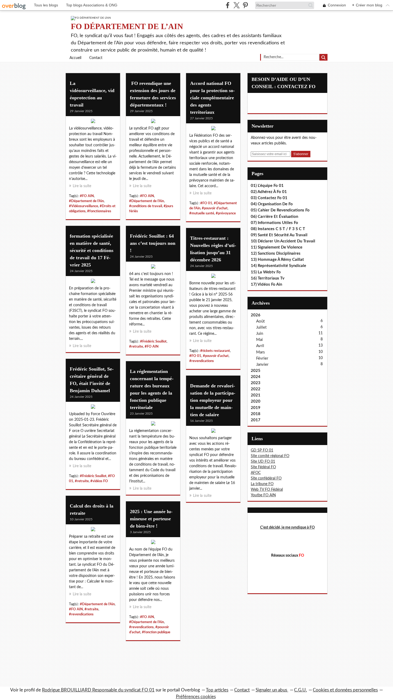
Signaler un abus (272, 690)
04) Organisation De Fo (272, 204)
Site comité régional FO (270, 456)
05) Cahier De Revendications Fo (280, 210)
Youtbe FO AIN (263, 495)
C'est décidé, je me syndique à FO (287, 527)
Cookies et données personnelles (345, 690)
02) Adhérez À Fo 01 (269, 192)
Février (262, 358)
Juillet (261, 327)
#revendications (201, 361)
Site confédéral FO (266, 478)
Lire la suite (82, 186)
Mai (259, 340)
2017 (255, 420)
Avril (260, 346)
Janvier (262, 365)
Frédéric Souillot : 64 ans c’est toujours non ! (152, 243)
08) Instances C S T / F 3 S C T (278, 229)
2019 (255, 408)
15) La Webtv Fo (266, 272)
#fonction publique (156, 632)
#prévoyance (226, 213)
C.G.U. (300, 690)
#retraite (136, 346)
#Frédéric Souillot (153, 341)
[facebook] (227, 5)
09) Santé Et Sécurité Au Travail (279, 235)
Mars (260, 352)
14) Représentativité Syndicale (278, 266)
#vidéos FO (99, 481)
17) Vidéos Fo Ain (266, 284)
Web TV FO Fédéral (267, 489)
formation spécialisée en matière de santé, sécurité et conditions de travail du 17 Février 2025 (91, 250)
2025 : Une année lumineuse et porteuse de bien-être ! (151, 519)
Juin (259, 334)
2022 (255, 389)
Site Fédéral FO (263, 467)
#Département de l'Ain (86, 201)
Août (260, 321)
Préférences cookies (196, 696)
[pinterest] (245, 5)
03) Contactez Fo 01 (269, 198)
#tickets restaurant (215, 350)
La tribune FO (262, 484)
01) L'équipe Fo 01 (267, 186)
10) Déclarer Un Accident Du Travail (283, 241)
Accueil (75, 58)
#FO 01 (206, 203)
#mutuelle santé (201, 213)
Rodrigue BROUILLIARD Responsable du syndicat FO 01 (98, 690)
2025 (255, 371)
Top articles (217, 690)
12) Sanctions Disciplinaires (275, 253)
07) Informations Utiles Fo (274, 223)
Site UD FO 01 (263, 461)
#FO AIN (87, 196)
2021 (255, 395)
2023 (255, 383)
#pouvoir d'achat (215, 208)
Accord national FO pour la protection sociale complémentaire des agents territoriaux (212, 98)
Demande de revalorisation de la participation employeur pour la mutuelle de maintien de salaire (212, 400)
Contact (95, 58)
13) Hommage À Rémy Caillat (277, 260)
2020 (255, 401)
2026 (255, 315)
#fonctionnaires (99, 211)
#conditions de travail (145, 206)
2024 (255, 377)
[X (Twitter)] (236, 5)
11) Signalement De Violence (276, 247)
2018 (255, 414)
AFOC (256, 473)
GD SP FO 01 (262, 450)
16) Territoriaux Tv (267, 278)
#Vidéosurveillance (83, 206)
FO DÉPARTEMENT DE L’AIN (127, 26)
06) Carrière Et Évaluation (274, 217)
